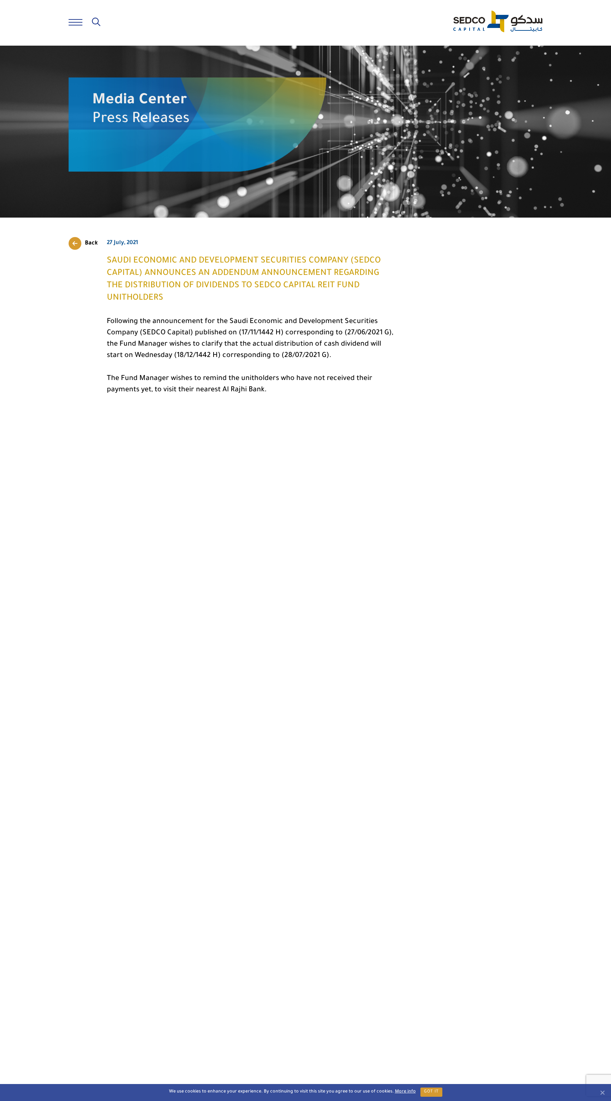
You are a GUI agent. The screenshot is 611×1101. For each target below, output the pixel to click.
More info (405, 1091)
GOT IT (431, 1092)
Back (91, 243)
